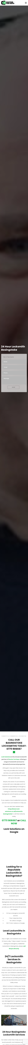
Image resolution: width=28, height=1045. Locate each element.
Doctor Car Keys (14, 759)
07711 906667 (9, 820)
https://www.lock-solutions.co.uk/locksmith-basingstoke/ (13, 811)
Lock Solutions (6, 757)
